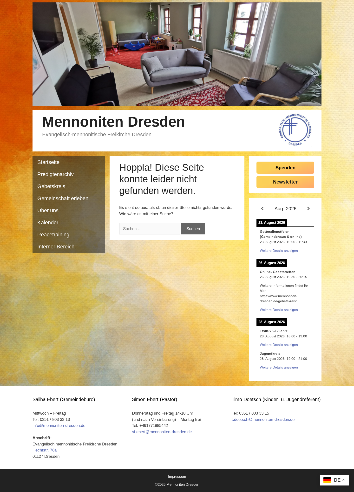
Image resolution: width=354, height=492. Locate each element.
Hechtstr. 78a (45, 450)
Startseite (48, 162)
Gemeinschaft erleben (62, 198)
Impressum (177, 476)
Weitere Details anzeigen (279, 251)
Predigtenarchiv (55, 174)
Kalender (47, 222)
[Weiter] (308, 209)
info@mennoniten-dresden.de (59, 425)
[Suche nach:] (150, 228)
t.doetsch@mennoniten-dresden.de (263, 419)
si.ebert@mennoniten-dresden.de (162, 432)
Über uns (48, 210)
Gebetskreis (51, 186)
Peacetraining (53, 235)
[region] (177, 54)
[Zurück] (262, 209)
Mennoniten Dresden (113, 122)
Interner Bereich (55, 247)
